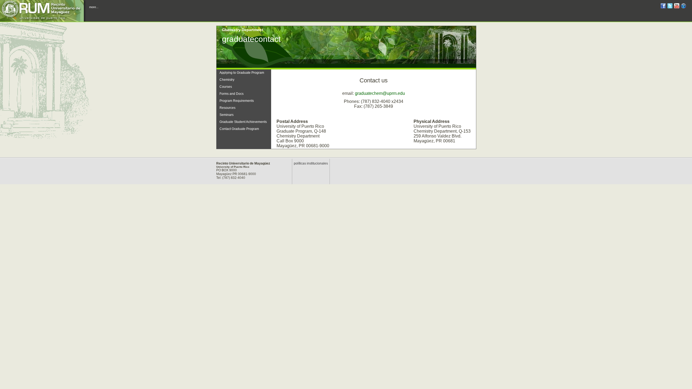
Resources (227, 108)
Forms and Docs (231, 94)
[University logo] (43, 11)
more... (93, 7)
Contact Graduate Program (239, 129)
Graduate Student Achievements (243, 122)
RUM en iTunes (683, 6)
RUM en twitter (670, 6)
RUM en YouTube (676, 6)
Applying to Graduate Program (241, 73)
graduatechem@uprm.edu (380, 93)
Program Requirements (236, 101)
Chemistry (226, 80)
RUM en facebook (663, 6)
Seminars (226, 115)
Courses (225, 87)
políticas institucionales (311, 163)
